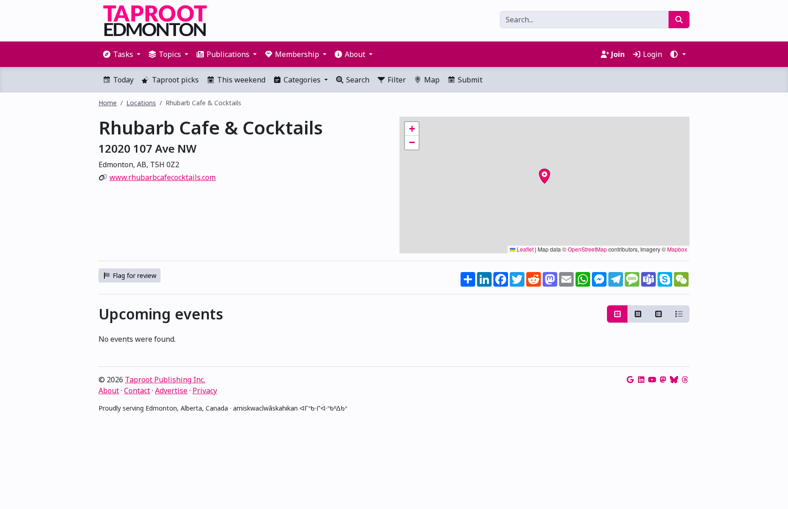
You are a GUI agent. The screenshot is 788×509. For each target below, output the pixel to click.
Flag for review (133, 275)
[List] (679, 314)
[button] (678, 54)
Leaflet (524, 249)
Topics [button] (170, 54)
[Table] (658, 314)
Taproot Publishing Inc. (165, 380)
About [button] (355, 54)
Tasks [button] (123, 54)
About (108, 391)
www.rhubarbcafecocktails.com (162, 177)
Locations (141, 102)
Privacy (204, 391)
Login (651, 54)
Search (356, 80)
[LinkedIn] (641, 380)
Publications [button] (228, 54)
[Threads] (685, 380)
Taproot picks (174, 80)
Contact (137, 391)
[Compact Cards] (637, 314)
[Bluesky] (674, 380)
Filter (396, 80)
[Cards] (617, 314)
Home (107, 102)
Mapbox (677, 249)
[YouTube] (652, 380)
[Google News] (630, 380)
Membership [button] (297, 54)
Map (431, 80)
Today (122, 80)
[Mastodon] (663, 380)
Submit (469, 80)
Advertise (171, 391)
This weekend (240, 80)
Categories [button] (302, 80)
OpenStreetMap (587, 249)
